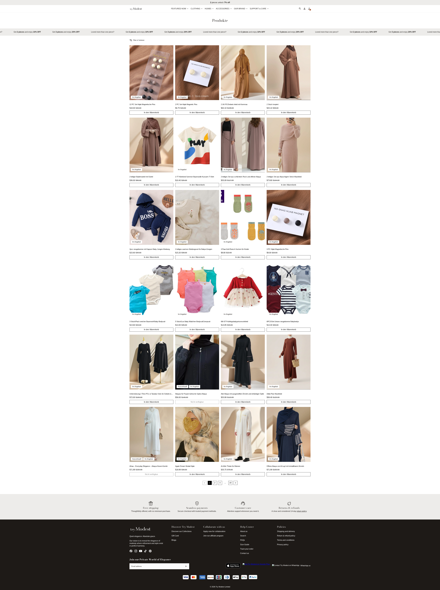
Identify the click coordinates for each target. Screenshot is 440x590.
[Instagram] (135, 551)
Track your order (246, 549)
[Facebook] (130, 551)
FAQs (242, 540)
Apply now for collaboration (214, 531)
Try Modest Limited (223, 587)
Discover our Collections (181, 531)
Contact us (244, 553)
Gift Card (175, 536)
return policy (302, 511)
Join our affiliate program (213, 536)
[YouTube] (140, 551)
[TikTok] (145, 551)
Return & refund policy (286, 536)
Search (243, 536)
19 (230, 483)
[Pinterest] (150, 551)
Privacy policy (282, 545)
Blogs (174, 540)
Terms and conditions (285, 540)
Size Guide (244, 545)
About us (243, 531)
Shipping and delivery (286, 531)
